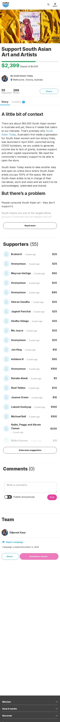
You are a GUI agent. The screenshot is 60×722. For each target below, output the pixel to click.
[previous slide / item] (3, 27)
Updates (18, 101)
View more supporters (30, 450)
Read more (30, 225)
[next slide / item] (56, 27)
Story (5, 101)
